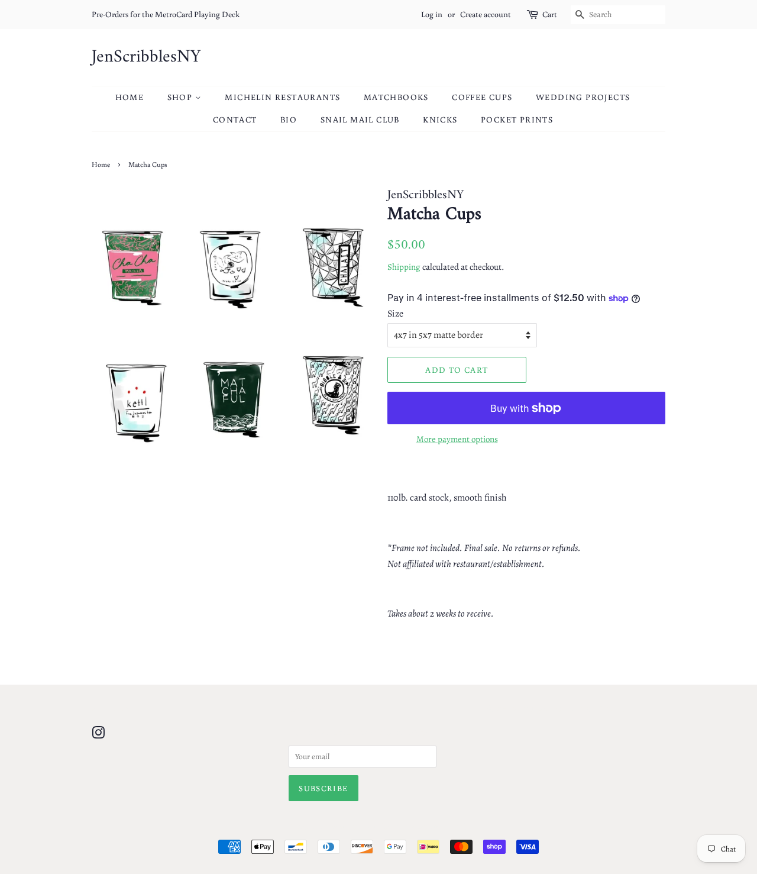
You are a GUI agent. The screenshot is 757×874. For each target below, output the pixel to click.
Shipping (403, 267)
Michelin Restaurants (282, 97)
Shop (181, 97)
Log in (431, 14)
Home (129, 97)
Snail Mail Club (360, 119)
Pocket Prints (517, 119)
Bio (288, 119)
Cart (549, 14)
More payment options (457, 439)
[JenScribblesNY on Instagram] (98, 735)
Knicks (440, 119)
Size (395, 313)
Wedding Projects (583, 97)
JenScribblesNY (146, 57)
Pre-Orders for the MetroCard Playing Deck (166, 14)
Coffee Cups (482, 97)
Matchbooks (396, 97)
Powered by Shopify (435, 826)
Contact (235, 119)
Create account (485, 14)
